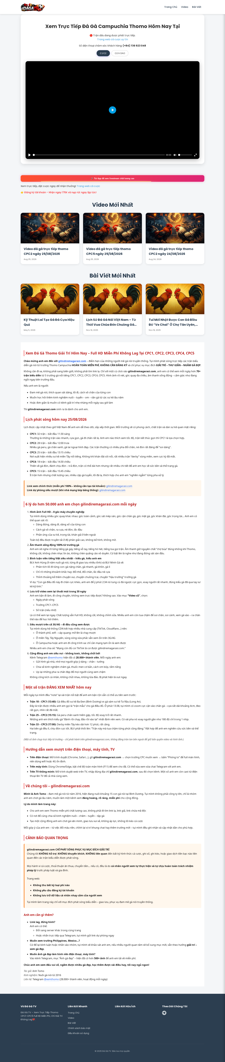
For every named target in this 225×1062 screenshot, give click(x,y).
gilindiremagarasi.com (72, 361)
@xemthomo (55, 657)
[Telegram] (164, 1013)
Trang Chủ (170, 7)
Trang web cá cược (88, 186)
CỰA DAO (120, 53)
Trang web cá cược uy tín (112, 39)
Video (184, 7)
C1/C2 (103, 53)
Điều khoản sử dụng (78, 1033)
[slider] (99, 154)
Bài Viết (196, 7)
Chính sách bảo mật (79, 1028)
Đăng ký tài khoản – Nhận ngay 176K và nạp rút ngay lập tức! (60, 192)
